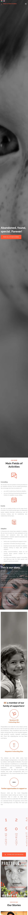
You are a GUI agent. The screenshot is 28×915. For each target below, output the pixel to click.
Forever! (16, 231)
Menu (25, 3)
